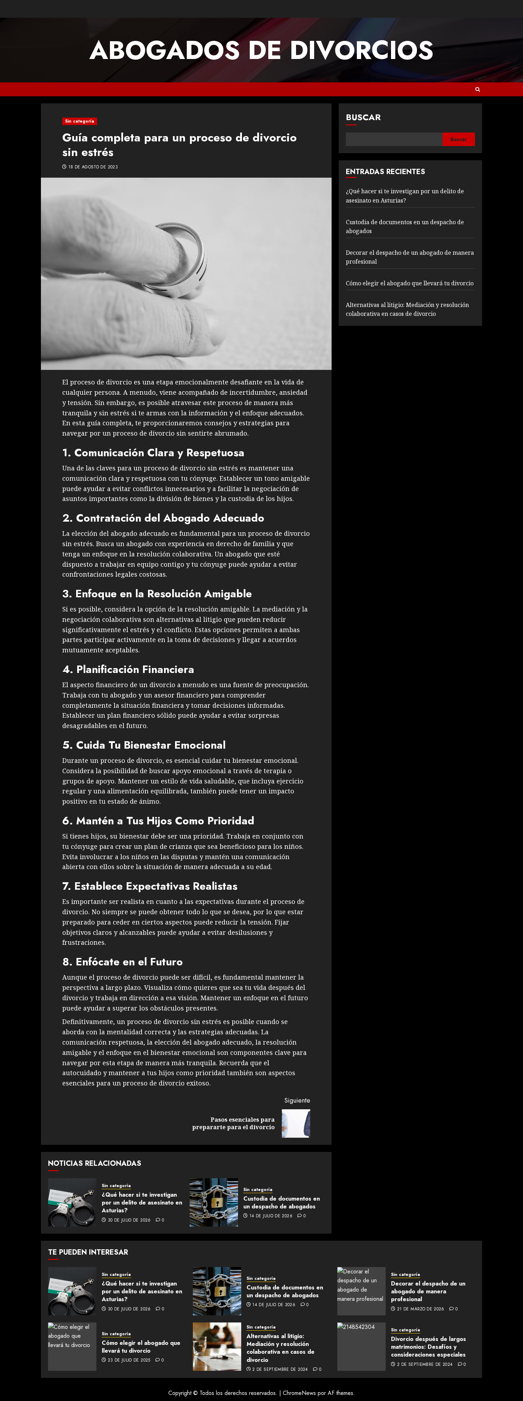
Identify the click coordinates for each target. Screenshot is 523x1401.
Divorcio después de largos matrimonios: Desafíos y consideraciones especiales (428, 1347)
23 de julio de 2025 (129, 1360)
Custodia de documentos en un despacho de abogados (281, 1203)
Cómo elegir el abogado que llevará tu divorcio (410, 283)
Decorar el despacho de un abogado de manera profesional (428, 1291)
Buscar (363, 117)
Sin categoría (79, 121)
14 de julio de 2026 (270, 1216)
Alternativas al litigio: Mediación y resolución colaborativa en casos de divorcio (281, 1348)
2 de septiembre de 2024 (280, 1370)
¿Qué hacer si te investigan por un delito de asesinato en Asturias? (142, 1203)
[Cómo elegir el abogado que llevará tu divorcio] (72, 1346)
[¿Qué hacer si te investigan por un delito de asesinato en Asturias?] (72, 1202)
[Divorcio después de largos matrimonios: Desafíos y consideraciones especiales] (361, 1346)
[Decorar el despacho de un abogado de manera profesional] (361, 1291)
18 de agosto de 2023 (93, 167)
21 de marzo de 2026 (420, 1309)
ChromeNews (299, 1393)
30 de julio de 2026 (129, 1220)
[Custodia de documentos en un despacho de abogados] (214, 1202)
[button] (477, 89)
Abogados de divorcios (261, 50)
